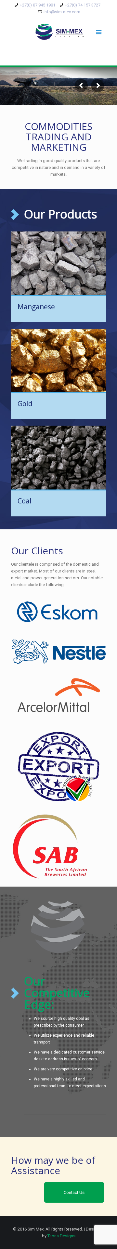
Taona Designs (61, 1235)
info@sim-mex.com (62, 11)
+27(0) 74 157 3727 (82, 5)
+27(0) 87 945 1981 (37, 5)
